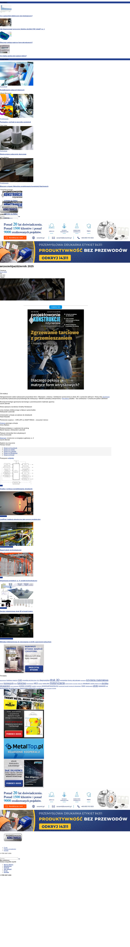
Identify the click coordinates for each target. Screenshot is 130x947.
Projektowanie (4, 119)
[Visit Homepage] (12, 198)
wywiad (44, 688)
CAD (20, 680)
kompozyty (9, 683)
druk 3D (55, 679)
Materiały (3, 438)
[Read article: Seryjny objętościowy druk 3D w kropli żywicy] (55, 595)
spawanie (102, 686)
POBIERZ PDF (55, 307)
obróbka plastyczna (95, 683)
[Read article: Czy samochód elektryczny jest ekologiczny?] (65, 9)
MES (36, 683)
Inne (1, 485)
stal (107, 686)
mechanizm (30, 683)
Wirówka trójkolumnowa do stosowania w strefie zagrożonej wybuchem (25, 642)
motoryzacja (57, 683)
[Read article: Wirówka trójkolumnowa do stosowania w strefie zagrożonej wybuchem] (55, 626)
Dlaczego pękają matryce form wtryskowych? (16, 42)
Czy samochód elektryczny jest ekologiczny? (16, 16)
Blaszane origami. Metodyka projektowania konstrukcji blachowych (24, 186)
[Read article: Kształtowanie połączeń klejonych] (65, 74)
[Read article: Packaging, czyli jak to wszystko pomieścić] (65, 106)
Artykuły (6, 867)
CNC (38, 680)
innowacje (83, 680)
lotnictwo (21, 683)
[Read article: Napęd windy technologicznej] (55, 534)
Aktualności (3, 516)
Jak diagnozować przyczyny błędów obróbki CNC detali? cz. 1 (22, 29)
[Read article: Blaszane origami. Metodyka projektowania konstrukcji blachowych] (65, 170)
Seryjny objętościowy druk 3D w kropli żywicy (16, 611)
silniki (95, 686)
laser (15, 683)
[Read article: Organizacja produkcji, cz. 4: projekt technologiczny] (55, 565)
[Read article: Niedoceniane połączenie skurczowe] (65, 138)
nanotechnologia (69, 683)
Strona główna (8, 864)
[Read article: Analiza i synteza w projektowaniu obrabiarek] (55, 473)
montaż (40, 683)
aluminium (106, 397)
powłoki (34, 686)
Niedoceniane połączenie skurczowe (13, 154)
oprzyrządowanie (14, 686)
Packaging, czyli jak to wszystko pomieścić (15, 122)
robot (83, 686)
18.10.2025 (3, 272)
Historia (2, 423)
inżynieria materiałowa (97, 680)
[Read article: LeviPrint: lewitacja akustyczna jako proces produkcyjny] (55, 503)
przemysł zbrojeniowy (75, 686)
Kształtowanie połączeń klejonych (12, 90)
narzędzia (75, 683)
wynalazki (39, 688)
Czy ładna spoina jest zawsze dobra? (13, 56)
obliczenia (80, 683)
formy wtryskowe (74, 680)
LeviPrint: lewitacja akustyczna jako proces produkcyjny (20, 519)
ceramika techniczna (29, 680)
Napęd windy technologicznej (10, 550)
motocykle (46, 683)
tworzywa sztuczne (28, 688)
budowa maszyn (12, 680)
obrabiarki (86, 683)
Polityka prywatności (10, 849)
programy (38, 686)
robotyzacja (89, 686)
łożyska (54, 688)
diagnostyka (44, 680)
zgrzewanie (49, 688)
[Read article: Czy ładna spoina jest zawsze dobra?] (65, 49)
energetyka (63, 680)
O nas (5, 847)
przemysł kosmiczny (50, 686)
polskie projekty (25, 686)
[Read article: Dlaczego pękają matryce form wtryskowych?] (65, 35)
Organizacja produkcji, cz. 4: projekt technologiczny (18, 581)
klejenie (1, 683)
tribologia (17, 688)
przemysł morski (64, 686)
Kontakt (6, 850)
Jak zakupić (8, 869)
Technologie (3, 86)
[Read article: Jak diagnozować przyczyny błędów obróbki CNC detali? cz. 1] (65, 22)
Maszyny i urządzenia (6, 547)
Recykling (65, 398)
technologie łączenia (7, 688)
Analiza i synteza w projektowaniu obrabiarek (16, 489)
